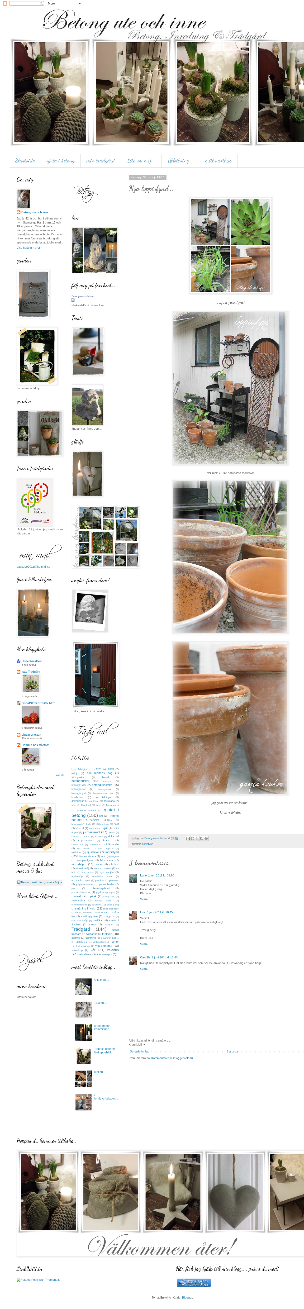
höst (116, 824)
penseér (114, 880)
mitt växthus (218, 160)
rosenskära (78, 900)
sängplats (109, 916)
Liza (143, 912)
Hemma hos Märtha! (35, 745)
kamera (75, 836)
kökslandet (112, 844)
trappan (109, 924)
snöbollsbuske (111, 908)
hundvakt (76, 824)
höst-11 (80, 828)
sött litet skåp (79, 920)
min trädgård (100, 160)
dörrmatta (109, 801)
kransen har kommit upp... (102, 1027)
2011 (99, 769)
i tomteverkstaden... (106, 1097)
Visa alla (60, 775)
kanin (87, 836)
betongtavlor (78, 789)
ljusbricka (76, 852)
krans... (107, 840)
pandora (99, 880)
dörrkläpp (94, 801)
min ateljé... (79, 864)
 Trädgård (80, 769)
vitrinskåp (77, 950)
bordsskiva (77, 797)
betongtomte (105, 789)
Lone (143, 875)
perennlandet (106, 884)
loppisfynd (147, 844)
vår (93, 950)
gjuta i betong (61, 160)
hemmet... (95, 820)
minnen (99, 864)
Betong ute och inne (34, 212)
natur (108, 868)
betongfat (107, 781)
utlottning (91, 937)
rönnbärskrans (79, 904)
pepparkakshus (84, 884)
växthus (113, 950)
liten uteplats (106, 848)
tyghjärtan (91, 934)
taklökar (98, 920)
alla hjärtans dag (100, 773)
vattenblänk (99, 942)
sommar (87, 912)
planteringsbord (100, 888)
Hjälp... (111, 820)
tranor (92, 924)
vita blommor (103, 945)
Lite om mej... (141, 160)
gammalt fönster (86, 810)
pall (88, 880)
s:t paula (97, 904)
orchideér (76, 880)
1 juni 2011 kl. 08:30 (161, 875)
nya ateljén (107, 872)
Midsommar (107, 860)
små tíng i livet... (85, 908)
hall (101, 815)
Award (105, 777)
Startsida (25, 160)
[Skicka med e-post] (188, 838)
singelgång (113, 904)
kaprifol (99, 836)
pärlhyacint (108, 896)
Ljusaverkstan (31, 734)
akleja (74, 773)
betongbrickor (80, 781)
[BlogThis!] (192, 838)
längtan (114, 856)
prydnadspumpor (105, 892)
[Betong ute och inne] (73, 301)
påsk (93, 896)
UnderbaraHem (32, 661)
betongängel (78, 793)
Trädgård (80, 929)
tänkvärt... (108, 934)
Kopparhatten (85, 840)
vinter (115, 941)
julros (112, 832)
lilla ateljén (83, 848)
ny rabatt (87, 872)
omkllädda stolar (102, 876)
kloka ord (113, 836)
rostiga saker (103, 900)
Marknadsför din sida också (87, 305)
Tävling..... (100, 1002)
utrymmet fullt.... (110, 938)
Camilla (145, 957)
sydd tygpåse (89, 916)
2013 (111, 769)
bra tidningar (103, 797)
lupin (103, 856)
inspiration (94, 828)
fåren (98, 805)
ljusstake (93, 852)
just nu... (99, 1072)
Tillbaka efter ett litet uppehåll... (104, 1050)
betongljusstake (102, 785)
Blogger (187, 1297)
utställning (81, 942)
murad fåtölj (82, 868)
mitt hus (114, 864)
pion (73, 888)
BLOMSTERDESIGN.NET (38, 703)
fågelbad (86, 805)
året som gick (104, 954)
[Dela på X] (197, 838)
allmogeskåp (78, 777)
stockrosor (102, 912)
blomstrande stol (103, 793)
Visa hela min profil (29, 247)
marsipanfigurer (85, 860)
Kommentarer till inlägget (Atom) (172, 1058)
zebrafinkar (85, 954)
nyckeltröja (77, 876)
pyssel (76, 896)
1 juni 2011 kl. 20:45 (160, 912)
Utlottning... (180, 160)
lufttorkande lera (86, 856)
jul (106, 828)
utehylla (75, 937)
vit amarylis (84, 946)
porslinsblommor (80, 892)
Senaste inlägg (139, 1051)
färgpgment (112, 805)
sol (76, 912)
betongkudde (78, 785)
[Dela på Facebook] (201, 838)
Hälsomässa (102, 824)
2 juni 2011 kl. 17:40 (165, 957)
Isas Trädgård (31, 671)
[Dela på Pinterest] (206, 838)
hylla (88, 824)
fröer (73, 805)
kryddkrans (77, 844)
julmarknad (91, 832)
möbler (97, 868)
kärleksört (95, 844)
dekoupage (77, 801)
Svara (144, 899)
